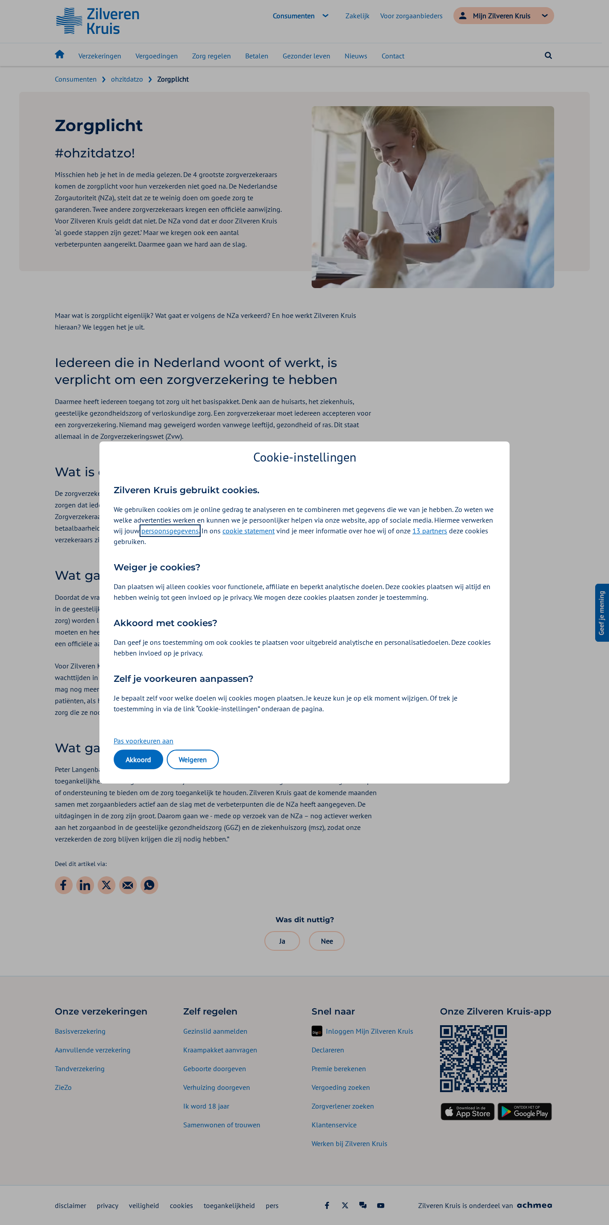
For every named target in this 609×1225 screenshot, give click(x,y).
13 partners (429, 530)
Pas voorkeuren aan (143, 740)
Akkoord (138, 759)
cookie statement (248, 530)
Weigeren (193, 759)
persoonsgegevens (170, 530)
